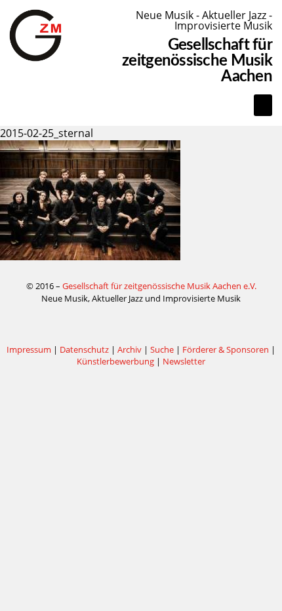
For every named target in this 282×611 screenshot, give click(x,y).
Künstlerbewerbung (116, 361)
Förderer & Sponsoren (225, 349)
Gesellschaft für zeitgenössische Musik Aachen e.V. (159, 286)
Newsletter (184, 361)
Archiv (129, 349)
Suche (162, 349)
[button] (263, 105)
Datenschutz (84, 349)
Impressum (29, 349)
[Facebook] (141, 323)
